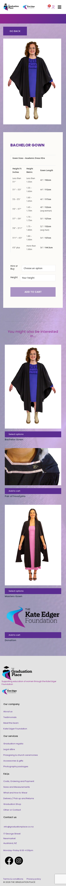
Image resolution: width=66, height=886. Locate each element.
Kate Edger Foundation (15, 728)
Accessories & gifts (13, 760)
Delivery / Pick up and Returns (18, 798)
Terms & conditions (13, 878)
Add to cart (33, 292)
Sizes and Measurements (16, 786)
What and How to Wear (15, 792)
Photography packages (15, 766)
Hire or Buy (14, 267)
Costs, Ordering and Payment (18, 781)
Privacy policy (34, 878)
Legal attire (9, 749)
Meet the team (11, 722)
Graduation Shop (12, 804)
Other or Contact (12, 809)
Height (14, 277)
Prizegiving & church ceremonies (20, 755)
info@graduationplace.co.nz (19, 826)
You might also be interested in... (33, 333)
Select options (16, 434)
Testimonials (9, 717)
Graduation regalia (13, 743)
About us (7, 711)
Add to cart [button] (14, 491)
